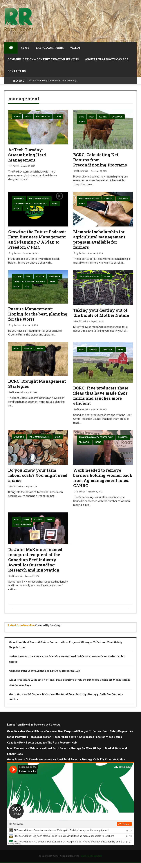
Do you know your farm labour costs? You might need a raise (38, 475)
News (25, 47)
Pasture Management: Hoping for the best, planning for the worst (38, 314)
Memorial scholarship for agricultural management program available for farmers (99, 239)
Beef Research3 (81, 171)
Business (19, 198)
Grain (58, 437)
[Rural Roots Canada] (10, 48)
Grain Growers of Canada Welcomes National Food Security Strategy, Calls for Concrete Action (66, 696)
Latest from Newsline (21, 625)
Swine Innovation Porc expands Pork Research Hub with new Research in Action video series (67, 659)
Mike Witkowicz (81, 321)
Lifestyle (123, 198)
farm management (39, 198)
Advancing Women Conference (96, 437)
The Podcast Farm (49, 47)
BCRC (81, 117)
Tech (58, 116)
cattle (102, 117)
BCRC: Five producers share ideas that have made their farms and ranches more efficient (101, 395)
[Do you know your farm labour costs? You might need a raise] (38, 447)
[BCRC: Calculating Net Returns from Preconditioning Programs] (103, 129)
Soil (27, 286)
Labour (108, 198)
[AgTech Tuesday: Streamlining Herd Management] (38, 127)
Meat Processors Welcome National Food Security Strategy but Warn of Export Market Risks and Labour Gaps (69, 682)
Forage (40, 276)
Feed (28, 276)
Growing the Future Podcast (30, 203)
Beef (91, 117)
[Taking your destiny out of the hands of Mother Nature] (103, 287)
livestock (117, 117)
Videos (75, 47)
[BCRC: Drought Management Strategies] (38, 359)
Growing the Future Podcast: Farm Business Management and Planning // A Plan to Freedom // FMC (37, 239)
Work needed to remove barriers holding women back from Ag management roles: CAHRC (102, 477)
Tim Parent (14, 166)
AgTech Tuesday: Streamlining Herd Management (27, 155)
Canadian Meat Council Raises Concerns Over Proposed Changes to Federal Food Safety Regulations (66, 644)
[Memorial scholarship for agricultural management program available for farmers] (103, 209)
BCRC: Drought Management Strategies (37, 383)
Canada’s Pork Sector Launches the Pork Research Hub (44, 670)
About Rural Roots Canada (107, 59)
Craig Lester (14, 253)
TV (26, 208)
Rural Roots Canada (91, 856)
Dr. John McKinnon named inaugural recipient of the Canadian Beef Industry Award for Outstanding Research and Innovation (35, 560)
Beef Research (15, 576)
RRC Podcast (43, 116)
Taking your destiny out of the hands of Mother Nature (101, 312)
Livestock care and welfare (29, 281)
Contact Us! (17, 71)
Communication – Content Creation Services (43, 59)
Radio (28, 116)
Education (84, 442)
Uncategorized (22, 524)
